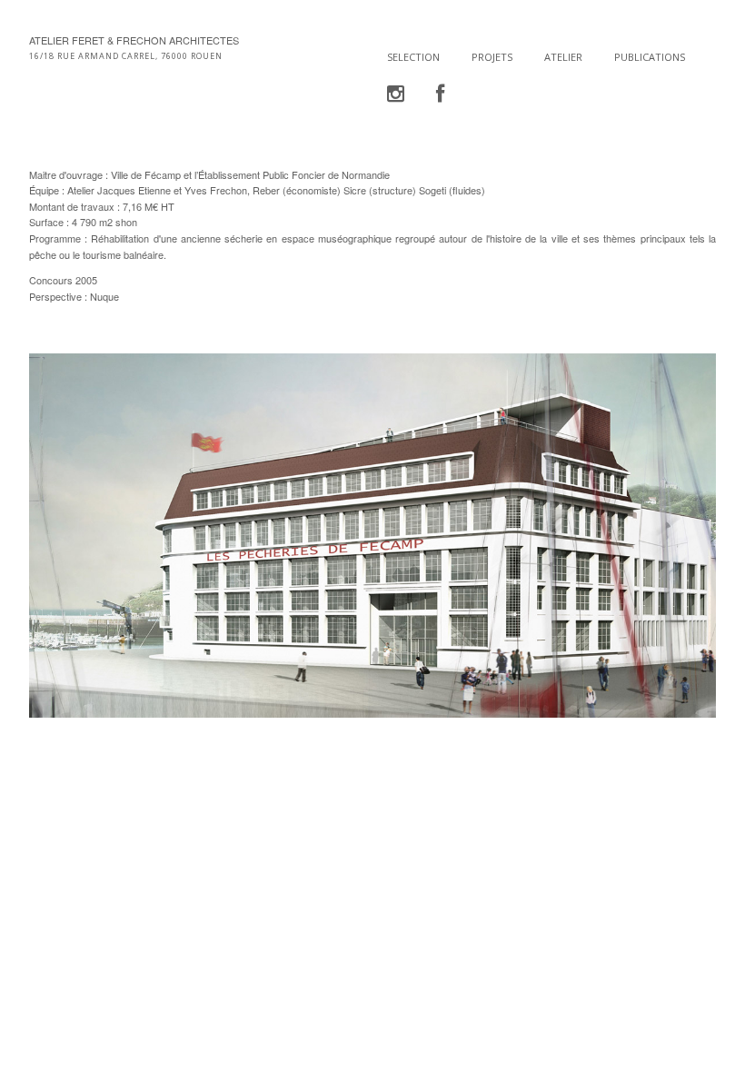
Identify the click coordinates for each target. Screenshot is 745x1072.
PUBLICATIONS (649, 57)
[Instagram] (395, 94)
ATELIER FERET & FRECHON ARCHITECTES (134, 40)
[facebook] (440, 94)
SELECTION (413, 57)
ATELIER (563, 57)
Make (97, 847)
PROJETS (492, 57)
